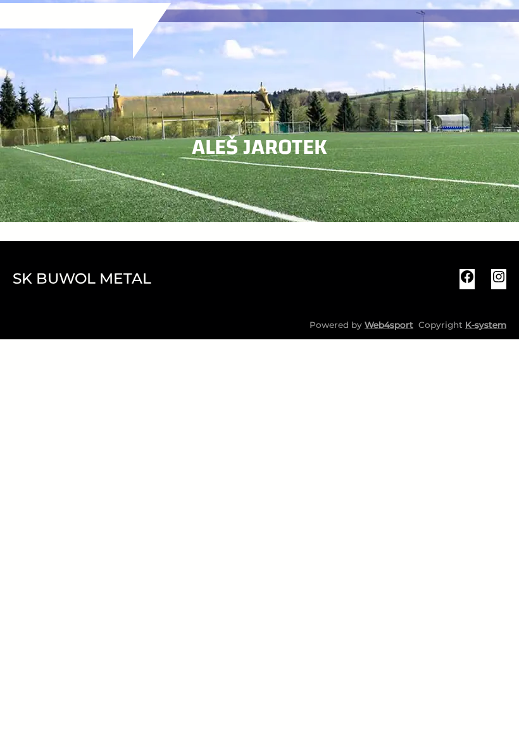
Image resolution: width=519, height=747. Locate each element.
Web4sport (389, 325)
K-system (485, 325)
